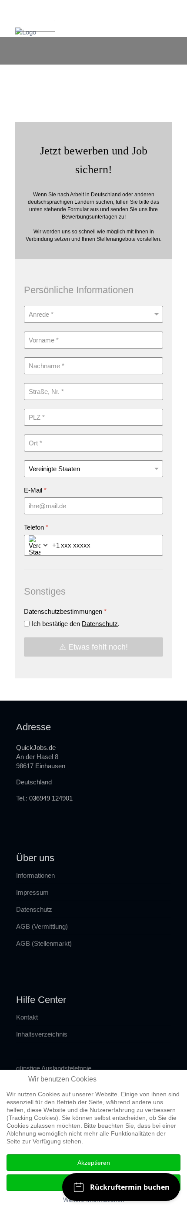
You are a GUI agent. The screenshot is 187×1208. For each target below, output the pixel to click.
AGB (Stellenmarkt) (44, 943)
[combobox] (42, 545)
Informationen (35, 875)
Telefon (36, 527)
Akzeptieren (93, 1162)
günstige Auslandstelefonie (53, 1068)
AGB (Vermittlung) (42, 926)
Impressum (32, 892)
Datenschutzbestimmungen (65, 611)
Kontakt (27, 1017)
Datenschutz (100, 623)
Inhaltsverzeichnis (41, 1034)
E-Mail (35, 490)
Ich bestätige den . (76, 623)
